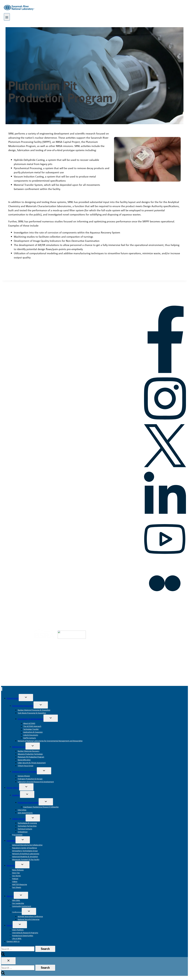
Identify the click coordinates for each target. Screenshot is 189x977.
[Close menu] (1, 689)
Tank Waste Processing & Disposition (32, 713)
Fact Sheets (16, 887)
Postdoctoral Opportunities (28, 802)
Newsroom (11, 865)
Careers (10, 925)
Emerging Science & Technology (24, 771)
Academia (16, 795)
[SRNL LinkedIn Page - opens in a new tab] (164, 516)
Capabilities (11, 840)
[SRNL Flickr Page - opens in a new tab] (164, 603)
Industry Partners (19, 818)
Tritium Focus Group (25, 765)
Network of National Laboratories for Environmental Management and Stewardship (50, 741)
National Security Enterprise (28, 919)
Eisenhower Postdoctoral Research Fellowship (41, 807)
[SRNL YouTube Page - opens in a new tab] (164, 559)
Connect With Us (13, 941)
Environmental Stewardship (22, 705)
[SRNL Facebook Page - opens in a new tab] (165, 372)
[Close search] (8, 960)
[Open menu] (7, 17)
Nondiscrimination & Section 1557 (156, 612)
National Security (18, 747)
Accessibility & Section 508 (94, 612)
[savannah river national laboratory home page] (24, 303)
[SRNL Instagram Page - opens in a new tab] (164, 421)
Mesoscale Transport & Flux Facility (25, 859)
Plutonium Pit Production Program (31, 757)
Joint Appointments (25, 812)
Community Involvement (21, 906)
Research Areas (13, 698)
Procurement (17, 834)
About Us (10, 896)
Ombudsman (23, 831)
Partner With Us (13, 787)
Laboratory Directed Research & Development (36, 781)
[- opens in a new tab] (19, 636)
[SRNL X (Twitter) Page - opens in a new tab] (165, 466)
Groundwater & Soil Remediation (30, 719)
